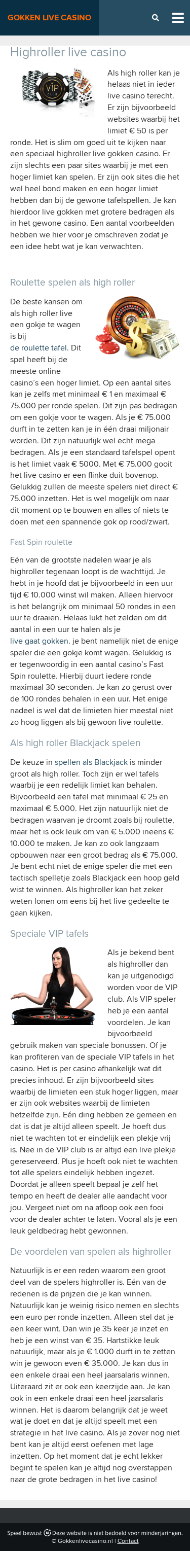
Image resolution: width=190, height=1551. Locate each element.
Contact (128, 1541)
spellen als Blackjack (91, 762)
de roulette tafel (38, 348)
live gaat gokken (39, 641)
